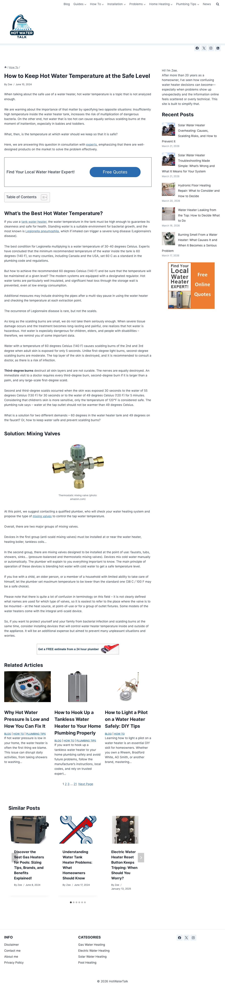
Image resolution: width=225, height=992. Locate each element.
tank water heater (33, 221)
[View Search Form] (217, 4)
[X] (204, 48)
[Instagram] (211, 48)
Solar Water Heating (92, 956)
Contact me (12, 950)
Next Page (85, 784)
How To (18, 733)
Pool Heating (87, 962)
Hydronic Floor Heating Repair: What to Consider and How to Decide (199, 191)
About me (11, 956)
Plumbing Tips (36, 733)
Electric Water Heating (94, 950)
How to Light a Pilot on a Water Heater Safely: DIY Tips (126, 719)
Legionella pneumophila (42, 231)
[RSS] (218, 48)
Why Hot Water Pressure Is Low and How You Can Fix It (26, 719)
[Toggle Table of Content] (42, 197)
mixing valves (42, 516)
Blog (67, 4)
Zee (10, 84)
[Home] (5, 67)
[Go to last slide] (15, 857)
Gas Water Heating (91, 944)
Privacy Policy (14, 962)
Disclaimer (12, 944)
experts (91, 144)
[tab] (71, 902)
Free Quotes (115, 172)
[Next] (141, 857)
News (207, 4)
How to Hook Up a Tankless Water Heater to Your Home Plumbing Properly (77, 723)
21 (75, 784)
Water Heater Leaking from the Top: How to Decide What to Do (199, 215)
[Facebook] (197, 48)
